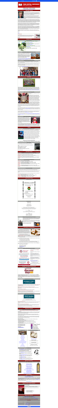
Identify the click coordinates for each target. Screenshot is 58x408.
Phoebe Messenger (22, 340)
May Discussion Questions (29, 364)
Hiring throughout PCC (29, 381)
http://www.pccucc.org (27, 404)
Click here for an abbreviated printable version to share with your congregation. (29, 399)
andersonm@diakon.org (22, 246)
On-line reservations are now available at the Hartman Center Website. (24, 58)
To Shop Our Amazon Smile (32, 9)
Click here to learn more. (27, 108)
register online (31, 44)
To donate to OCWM (25, 9)
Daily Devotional (22, 338)
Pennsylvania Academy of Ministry (22, 341)
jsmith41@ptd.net (28, 125)
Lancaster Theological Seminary (22, 342)
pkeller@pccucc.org (23, 357)
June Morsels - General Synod (29, 365)
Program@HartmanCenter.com (25, 66)
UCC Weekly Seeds (22, 337)
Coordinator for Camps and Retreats (29, 376)
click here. (34, 138)
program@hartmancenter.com (24, 354)
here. (27, 113)
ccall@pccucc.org (22, 349)
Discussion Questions (29, 370)
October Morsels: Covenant (29, 371)
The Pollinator (22, 339)
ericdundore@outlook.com (21, 327)
